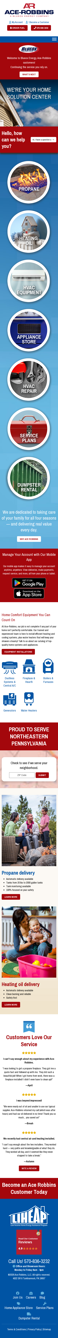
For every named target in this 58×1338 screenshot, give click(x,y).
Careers (31, 1297)
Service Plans (44, 1307)
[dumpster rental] (29, 478)
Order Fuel (18, 27)
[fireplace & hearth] (29, 666)
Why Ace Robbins (29, 539)
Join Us (18, 1297)
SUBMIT (42, 775)
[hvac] (29, 281)
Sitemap (47, 1329)
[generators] (10, 698)
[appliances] (29, 330)
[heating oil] (29, 232)
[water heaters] (29, 698)
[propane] (29, 183)
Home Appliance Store (19, 1307)
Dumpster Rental (29, 1318)
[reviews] (29, 1242)
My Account (17, 22)
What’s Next (29, 74)
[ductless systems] (10, 666)
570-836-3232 (42, 27)
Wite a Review (29, 1168)
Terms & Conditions (17, 1329)
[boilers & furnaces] (48, 666)
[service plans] (29, 429)
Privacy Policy (34, 1329)
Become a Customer (39, 22)
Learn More (11, 896)
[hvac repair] (29, 380)
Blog (42, 1297)
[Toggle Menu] (54, 39)
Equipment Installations (18, 651)
